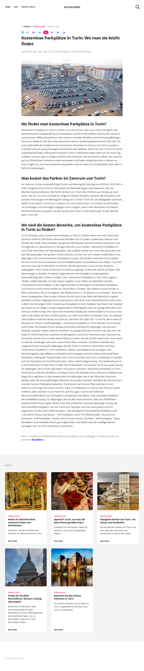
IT (27, 32)
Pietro (27, 26)
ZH (58, 32)
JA (64, 32)
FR (52, 32)
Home (7, 7)
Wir (16, 7)
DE (46, 32)
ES (40, 32)
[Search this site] (137, 7)
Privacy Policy (28, 7)
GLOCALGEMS (72, 7)
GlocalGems (37, 439)
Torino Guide (39, 26)
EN (33, 32)
